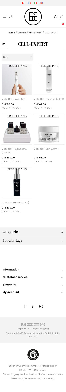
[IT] (35, 3)
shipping (44, 328)
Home (11, 32)
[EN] (41, 3)
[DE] (23, 3)
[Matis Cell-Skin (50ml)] (49, 129)
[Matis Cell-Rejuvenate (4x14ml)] (17, 129)
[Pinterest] (33, 306)
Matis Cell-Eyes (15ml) (14, 99)
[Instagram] (41, 306)
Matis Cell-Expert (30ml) (15, 202)
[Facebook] (25, 306)
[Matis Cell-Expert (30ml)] (17, 183)
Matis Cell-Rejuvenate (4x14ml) (14, 150)
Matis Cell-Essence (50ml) (49, 99)
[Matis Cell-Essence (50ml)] (49, 79)
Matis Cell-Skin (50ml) (46, 149)
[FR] (29, 3)
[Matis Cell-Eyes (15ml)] (17, 79)
